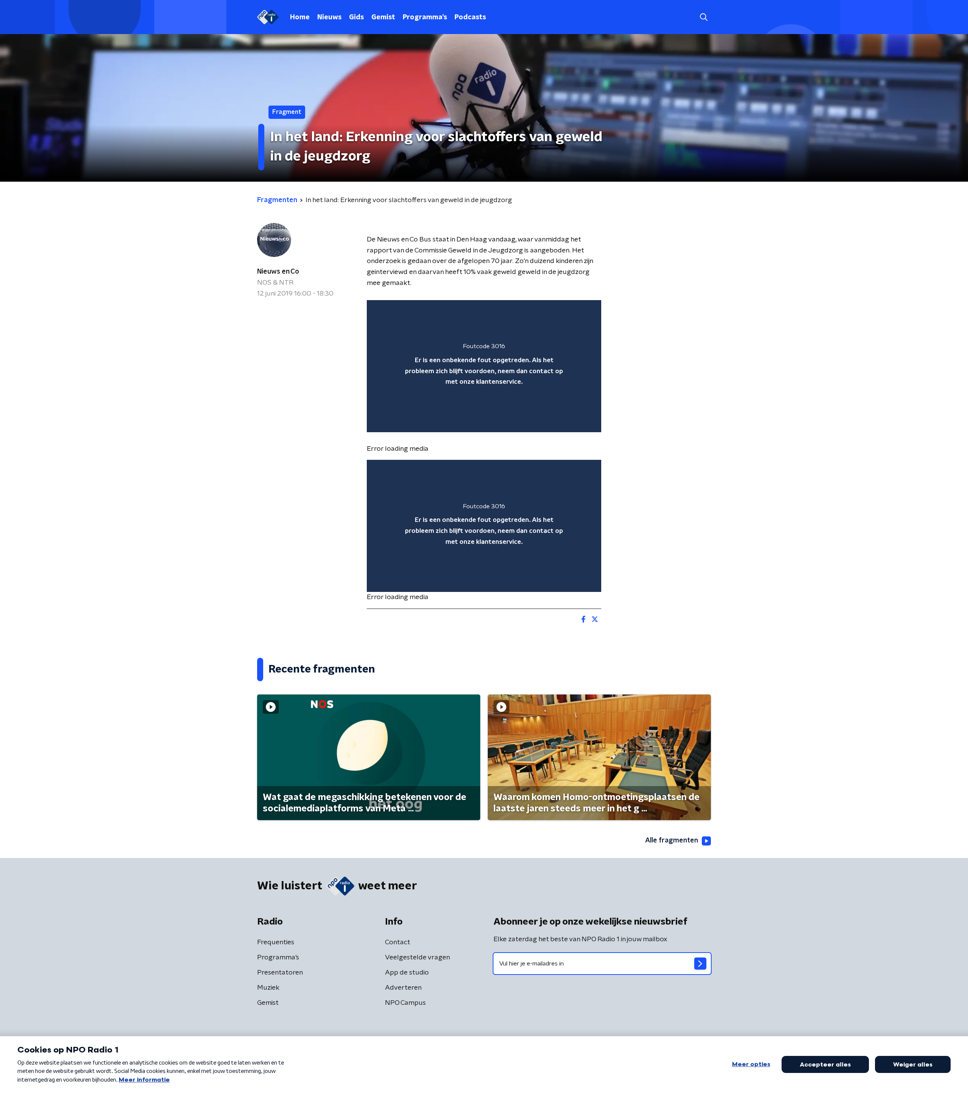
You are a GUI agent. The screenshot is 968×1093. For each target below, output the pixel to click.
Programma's (425, 17)
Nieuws (329, 17)
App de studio (407, 972)
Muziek (268, 987)
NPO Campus (405, 1003)
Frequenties (275, 942)
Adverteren (403, 987)
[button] (703, 17)
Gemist (383, 17)
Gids (356, 17)
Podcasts (470, 17)
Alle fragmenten (671, 840)
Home (300, 17)
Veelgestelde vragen (417, 957)
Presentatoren (280, 972)
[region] (484, 366)
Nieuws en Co (278, 271)
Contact (397, 942)
